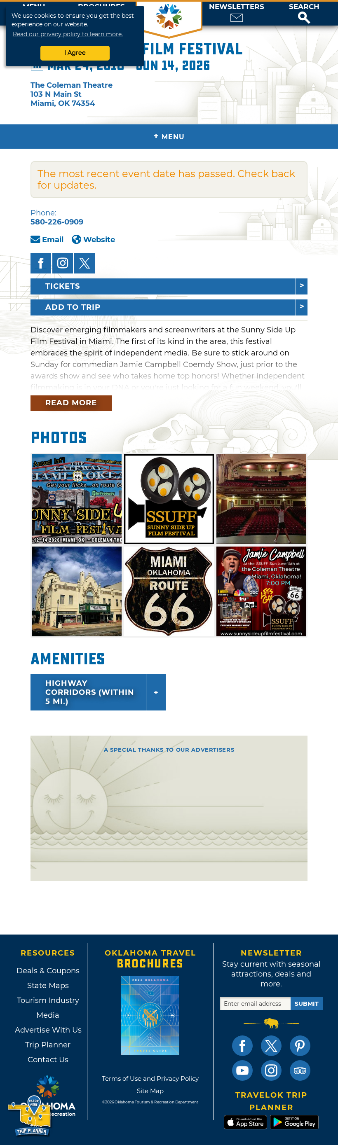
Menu (169, 136)
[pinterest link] (300, 1045)
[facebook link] (242, 1045)
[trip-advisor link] (300, 1070)
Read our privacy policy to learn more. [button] (68, 34)
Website (99, 239)
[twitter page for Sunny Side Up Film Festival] (84, 263)
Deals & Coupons (48, 970)
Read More (71, 402)
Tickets (62, 286)
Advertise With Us (48, 1030)
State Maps (48, 985)
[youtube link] (242, 1070)
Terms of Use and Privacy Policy (150, 1078)
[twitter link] (271, 1045)
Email (52, 239)
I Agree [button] (75, 52)
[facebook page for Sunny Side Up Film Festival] (41, 263)
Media (47, 1015)
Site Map (150, 1091)
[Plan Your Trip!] (30, 1116)
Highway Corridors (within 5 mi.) (89, 692)
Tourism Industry (48, 1000)
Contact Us (48, 1059)
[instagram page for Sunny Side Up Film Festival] (62, 263)
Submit (307, 1003)
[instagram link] (271, 1070)
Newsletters (236, 7)
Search (304, 7)
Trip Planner (47, 1044)
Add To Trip (73, 307)
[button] (304, 14)
